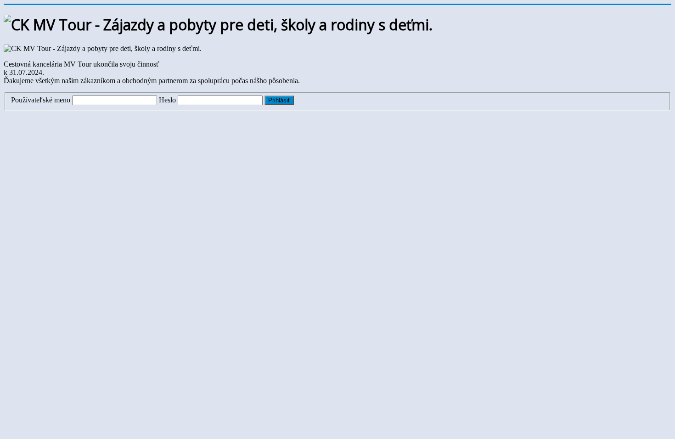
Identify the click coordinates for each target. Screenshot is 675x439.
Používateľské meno (40, 100)
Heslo (167, 100)
